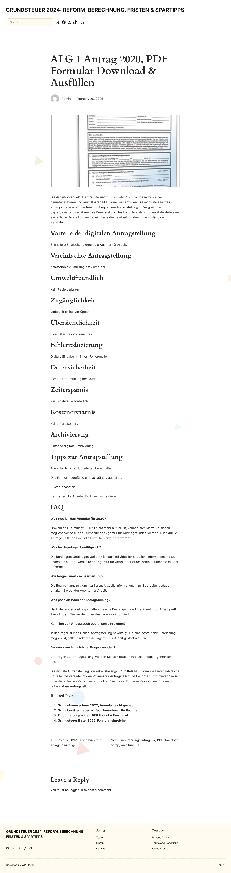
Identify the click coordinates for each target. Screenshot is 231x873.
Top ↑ (221, 864)
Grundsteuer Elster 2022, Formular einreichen (93, 720)
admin (66, 99)
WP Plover (28, 864)
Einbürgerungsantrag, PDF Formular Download (93, 715)
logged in (76, 790)
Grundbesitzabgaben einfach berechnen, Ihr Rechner (98, 710)
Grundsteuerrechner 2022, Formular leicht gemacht (97, 705)
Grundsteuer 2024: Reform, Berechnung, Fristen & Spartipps (95, 10)
